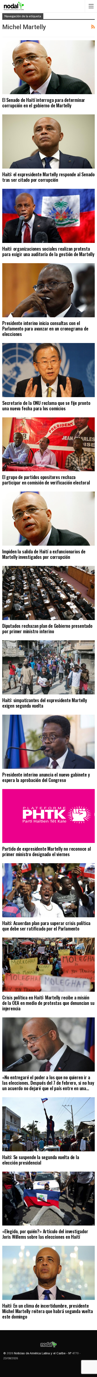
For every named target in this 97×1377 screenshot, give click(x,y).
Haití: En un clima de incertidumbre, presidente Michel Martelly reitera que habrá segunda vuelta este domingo (47, 1311)
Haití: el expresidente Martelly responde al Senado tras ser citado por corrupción (48, 177)
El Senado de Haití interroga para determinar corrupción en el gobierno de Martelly (43, 102)
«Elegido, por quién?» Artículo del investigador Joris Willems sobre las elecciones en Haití (45, 1234)
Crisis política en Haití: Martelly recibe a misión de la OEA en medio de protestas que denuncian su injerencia (48, 1003)
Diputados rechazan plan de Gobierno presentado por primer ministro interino (47, 628)
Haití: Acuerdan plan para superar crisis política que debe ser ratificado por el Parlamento (46, 925)
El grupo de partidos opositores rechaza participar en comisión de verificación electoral (46, 479)
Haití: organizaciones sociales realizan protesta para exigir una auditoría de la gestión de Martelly (48, 251)
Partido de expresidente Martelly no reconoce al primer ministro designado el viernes (46, 851)
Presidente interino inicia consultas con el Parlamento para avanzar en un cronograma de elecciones (45, 328)
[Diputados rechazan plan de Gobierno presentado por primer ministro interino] (48, 593)
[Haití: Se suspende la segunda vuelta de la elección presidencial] (48, 1124)
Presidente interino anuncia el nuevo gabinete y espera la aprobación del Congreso (46, 777)
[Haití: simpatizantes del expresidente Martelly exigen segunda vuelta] (48, 667)
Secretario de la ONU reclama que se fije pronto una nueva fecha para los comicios (46, 405)
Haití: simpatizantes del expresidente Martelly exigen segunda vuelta (44, 702)
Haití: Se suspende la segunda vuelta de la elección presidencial (40, 1159)
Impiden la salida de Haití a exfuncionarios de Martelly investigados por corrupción (43, 554)
